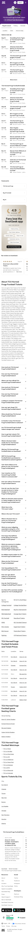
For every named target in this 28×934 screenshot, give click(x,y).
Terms (3, 926)
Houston (3, 819)
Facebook (17, 880)
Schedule (22, 25)
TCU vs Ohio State (8, 754)
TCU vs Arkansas (8, 765)
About (3, 878)
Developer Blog (18, 897)
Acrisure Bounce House (8, 723)
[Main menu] (26, 2)
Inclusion (3, 883)
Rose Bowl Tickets (19, 618)
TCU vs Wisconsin (8, 770)
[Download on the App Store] (6, 910)
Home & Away (19, 30)
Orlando (13, 665)
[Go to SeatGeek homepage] (3, 2)
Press (2, 894)
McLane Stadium (6, 728)
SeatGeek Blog (5, 891)
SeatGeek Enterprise (7, 902)
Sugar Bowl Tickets (19, 627)
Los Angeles (4, 806)
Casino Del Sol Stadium (8, 732)
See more (19, 271)
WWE (3, 622)
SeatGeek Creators (6, 905)
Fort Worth (14, 657)
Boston (3, 802)
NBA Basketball (6, 614)
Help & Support (5, 897)
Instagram (17, 883)
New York (4, 797)
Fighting (3, 635)
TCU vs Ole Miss (7, 751)
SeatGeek (4, 869)
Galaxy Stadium (5, 736)
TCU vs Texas (7, 748)
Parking (15, 25)
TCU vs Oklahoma (8, 759)
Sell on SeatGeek (6, 899)
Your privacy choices (20, 923)
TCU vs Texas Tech (8, 762)
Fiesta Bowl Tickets (19, 631)
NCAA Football (13, 869)
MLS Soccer (5, 631)
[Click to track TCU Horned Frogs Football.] (13, 7)
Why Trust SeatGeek (7, 886)
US (10, 35)
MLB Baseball (5, 609)
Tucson (13, 687)
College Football (6, 605)
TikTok (16, 886)
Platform (16, 894)
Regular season (6, 25)
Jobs (2, 880)
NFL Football (5, 618)
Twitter (16, 878)
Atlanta (3, 823)
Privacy (8, 926)
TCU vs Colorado (8, 773)
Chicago (3, 810)
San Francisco (5, 815)
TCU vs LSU (6, 757)
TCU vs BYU (6, 767)
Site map (13, 926)
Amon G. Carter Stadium (8, 719)
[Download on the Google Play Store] (19, 910)
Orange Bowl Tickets (20, 614)
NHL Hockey (5, 627)
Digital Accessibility (6, 889)
